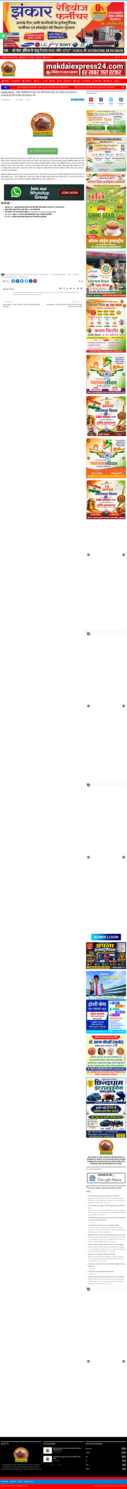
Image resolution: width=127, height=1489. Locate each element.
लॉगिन (40, 57)
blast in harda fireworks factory (30, 274)
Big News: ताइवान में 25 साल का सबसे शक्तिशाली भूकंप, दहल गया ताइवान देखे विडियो (28, 214)
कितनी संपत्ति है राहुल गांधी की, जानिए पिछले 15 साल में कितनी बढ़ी (22, 209)
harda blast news (23, 277)
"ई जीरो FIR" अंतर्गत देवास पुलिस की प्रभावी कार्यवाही (101, 1271)
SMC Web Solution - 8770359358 (117, 1486)
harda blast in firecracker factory (9, 277)
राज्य (38, 81)
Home (6, 81)
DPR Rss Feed (28, 1481)
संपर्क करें (33, 57)
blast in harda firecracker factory (13, 274)
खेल (60, 81)
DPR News (48, 57)
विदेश (53, 81)
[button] (88, 357)
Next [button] (123, 374)
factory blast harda (44, 274)
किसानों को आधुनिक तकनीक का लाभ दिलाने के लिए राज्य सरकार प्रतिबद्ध (105, 1244)
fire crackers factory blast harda (58, 274)
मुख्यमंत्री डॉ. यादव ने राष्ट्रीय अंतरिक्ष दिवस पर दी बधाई (101, 1254)
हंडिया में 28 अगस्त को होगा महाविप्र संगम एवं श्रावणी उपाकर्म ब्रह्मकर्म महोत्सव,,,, (48, 87)
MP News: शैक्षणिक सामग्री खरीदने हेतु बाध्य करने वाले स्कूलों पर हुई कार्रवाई (25, 217)
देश (46, 81)
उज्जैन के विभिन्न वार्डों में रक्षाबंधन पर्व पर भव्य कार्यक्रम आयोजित (103, 1225)
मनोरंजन (68, 81)
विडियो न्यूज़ (109, 81)
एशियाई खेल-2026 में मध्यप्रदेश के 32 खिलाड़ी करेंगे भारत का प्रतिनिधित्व (106, 1277)
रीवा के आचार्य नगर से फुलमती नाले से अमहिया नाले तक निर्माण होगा (104, 1196)
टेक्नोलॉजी (87, 81)
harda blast (76, 274)
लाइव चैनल (24, 57)
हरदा (87, 1457)
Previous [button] (88, 374)
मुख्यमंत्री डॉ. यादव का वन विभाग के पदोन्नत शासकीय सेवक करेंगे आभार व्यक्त (106, 1235)
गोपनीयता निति (4, 1481)
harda (69, 274)
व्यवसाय (78, 81)
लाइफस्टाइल (98, 81)
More (116, 81)
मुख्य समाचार (16, 81)
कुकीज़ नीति (13, 1481)
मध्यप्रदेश (27, 81)
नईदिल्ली (88, 1469)
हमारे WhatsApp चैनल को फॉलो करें (44, 151)
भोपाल (87, 1465)
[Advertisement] (42, 245)
